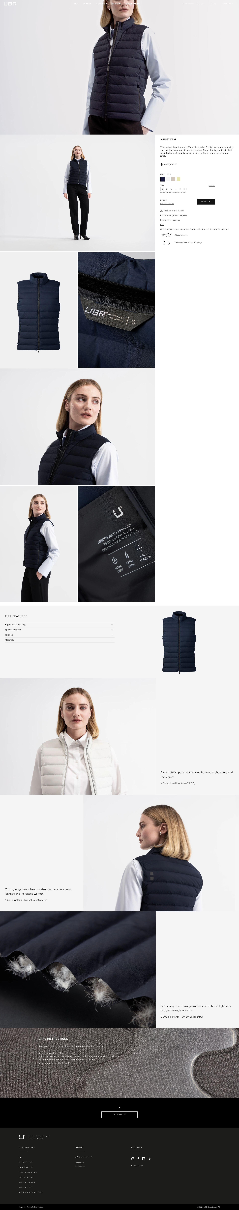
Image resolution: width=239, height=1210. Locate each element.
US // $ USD (228, 28)
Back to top (119, 1114)
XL (180, 189)
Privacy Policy (25, 1167)
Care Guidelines (26, 1177)
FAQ (162, 225)
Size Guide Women (27, 1182)
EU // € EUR (227, 4)
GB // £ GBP (228, 25)
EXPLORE (116, 4)
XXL (185, 189)
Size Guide (212, 185)
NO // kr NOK (228, 16)
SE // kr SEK (228, 19)
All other (226, 7)
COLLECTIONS (133, 4)
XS (162, 189)
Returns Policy (26, 1162)
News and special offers (30, 1192)
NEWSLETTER (137, 1165)
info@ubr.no (80, 1166)
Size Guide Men (25, 1187)
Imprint (22, 1207)
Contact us (79, 1162)
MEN (76, 4)
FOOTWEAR (101, 4)
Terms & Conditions (28, 1172)
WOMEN (87, 4)
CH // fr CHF (228, 22)
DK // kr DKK (228, 10)
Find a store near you (170, 220)
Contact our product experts (173, 215)
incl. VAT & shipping (167, 203)
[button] (77, 3)
